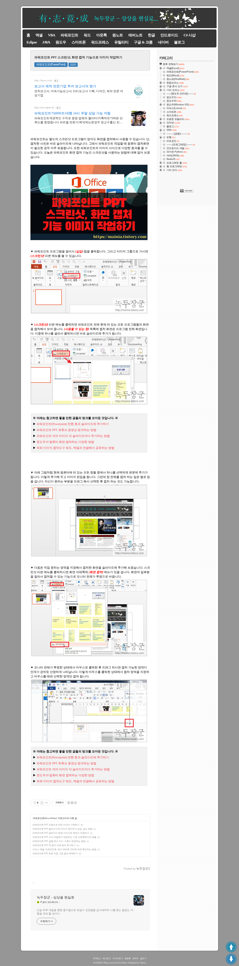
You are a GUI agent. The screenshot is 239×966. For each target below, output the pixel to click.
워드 (87, 35)
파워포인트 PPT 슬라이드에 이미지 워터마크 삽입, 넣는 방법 (62, 829)
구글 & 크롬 (143, 42)
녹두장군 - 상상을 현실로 (55, 897)
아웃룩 (101, 35)
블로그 (179, 42)
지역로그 (97, 958)
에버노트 (135, 35)
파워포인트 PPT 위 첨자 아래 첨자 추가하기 (54, 845)
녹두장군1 (98, 963)
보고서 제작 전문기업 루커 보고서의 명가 (65, 86)
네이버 (163, 42)
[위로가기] (231, 947)
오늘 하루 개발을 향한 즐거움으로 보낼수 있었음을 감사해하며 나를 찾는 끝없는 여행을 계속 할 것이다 (85, 912)
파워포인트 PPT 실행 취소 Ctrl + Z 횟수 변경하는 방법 (59, 841)
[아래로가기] (231, 959)
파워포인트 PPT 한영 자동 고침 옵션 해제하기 (55, 853)
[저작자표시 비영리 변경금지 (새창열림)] (72, 802)
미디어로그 (118, 958)
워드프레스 (100, 42)
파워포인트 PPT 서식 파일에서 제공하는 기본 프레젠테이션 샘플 (64, 837)
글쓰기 (143, 958)
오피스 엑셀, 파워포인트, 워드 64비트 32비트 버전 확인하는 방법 (64, 849)
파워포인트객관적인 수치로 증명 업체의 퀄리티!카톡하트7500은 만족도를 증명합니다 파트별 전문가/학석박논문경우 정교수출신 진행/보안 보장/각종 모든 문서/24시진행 (78, 120)
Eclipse (32, 42)
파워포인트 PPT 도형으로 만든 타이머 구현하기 (56, 824)
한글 (151, 35)
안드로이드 (169, 35)
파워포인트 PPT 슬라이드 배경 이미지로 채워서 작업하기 (60, 833)
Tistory (143, 963)
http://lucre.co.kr (43, 80)
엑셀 (39, 35)
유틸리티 (121, 42)
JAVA (46, 42)
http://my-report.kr (44, 107)
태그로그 (107, 958)
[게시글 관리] (46, 803)
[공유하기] (42, 803)
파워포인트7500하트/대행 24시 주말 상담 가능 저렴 (72, 113)
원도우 (60, 42)
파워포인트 (69, 35)
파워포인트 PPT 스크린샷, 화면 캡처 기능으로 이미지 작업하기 (78, 57)
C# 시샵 (189, 35)
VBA (51, 35)
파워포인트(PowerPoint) (50, 64)
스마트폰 (79, 42)
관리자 (135, 958)
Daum (124, 963)
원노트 (117, 35)
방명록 (128, 958)
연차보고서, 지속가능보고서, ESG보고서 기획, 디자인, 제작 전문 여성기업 (78, 93)
